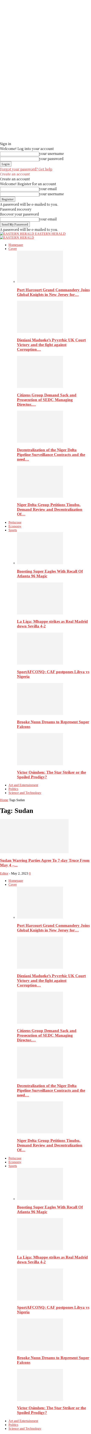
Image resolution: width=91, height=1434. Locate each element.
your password (51, 158)
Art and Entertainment (23, 785)
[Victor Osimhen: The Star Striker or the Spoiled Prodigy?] (40, 764)
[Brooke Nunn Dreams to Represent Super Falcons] (40, 714)
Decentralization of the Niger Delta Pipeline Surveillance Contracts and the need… (51, 455)
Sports (12, 530)
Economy (14, 526)
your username (51, 153)
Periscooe (14, 522)
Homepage (15, 245)
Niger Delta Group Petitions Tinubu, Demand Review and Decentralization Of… (49, 509)
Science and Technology (24, 793)
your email (48, 188)
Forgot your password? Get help (26, 169)
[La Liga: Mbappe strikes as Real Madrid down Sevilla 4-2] (40, 613)
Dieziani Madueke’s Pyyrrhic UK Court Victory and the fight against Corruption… (51, 345)
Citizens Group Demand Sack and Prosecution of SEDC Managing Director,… (46, 400)
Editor (4, 873)
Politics (13, 789)
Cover (12, 248)
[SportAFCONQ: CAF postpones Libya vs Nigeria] (40, 663)
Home (4, 800)
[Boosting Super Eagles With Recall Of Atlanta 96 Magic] (40, 563)
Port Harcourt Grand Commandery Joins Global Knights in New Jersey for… (53, 292)
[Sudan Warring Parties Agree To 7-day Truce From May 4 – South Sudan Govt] (34, 852)
